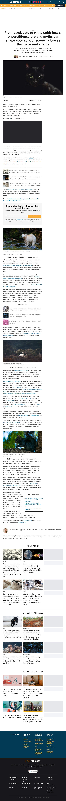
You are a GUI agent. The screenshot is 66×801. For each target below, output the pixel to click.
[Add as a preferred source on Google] (33, 771)
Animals (6, 5)
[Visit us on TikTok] (40, 2)
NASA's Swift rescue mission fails (34, 8)
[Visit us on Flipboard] (38, 2)
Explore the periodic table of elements (38, 749)
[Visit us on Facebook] (29, 2)
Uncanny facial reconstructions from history (38, 753)
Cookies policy (26, 783)
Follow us (32, 100)
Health (20, 5)
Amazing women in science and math (39, 745)
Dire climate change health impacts (16, 8)
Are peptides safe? (50, 8)
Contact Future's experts (24, 779)
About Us (37, 777)
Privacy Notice (7, 220)
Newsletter (39, 100)
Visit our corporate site (35, 766)
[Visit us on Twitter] (31, 2)
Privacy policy (13, 783)
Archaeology (13, 5)
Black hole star (61, 8)
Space (39, 5)
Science (25, 5)
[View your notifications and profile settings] (59, 2)
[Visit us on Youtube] (36, 2)
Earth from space (27, 741)
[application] (22, 132)
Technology (45, 5)
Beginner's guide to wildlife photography (50, 742)
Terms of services (20, 219)
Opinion (50, 56)
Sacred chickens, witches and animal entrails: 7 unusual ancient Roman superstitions (34, 500)
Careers (11, 787)
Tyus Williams (23, 56)
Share (6, 100)
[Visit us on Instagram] (34, 2)
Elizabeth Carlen (31, 56)
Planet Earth (32, 5)
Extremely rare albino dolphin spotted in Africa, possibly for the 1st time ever (33, 505)
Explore (52, 5)
